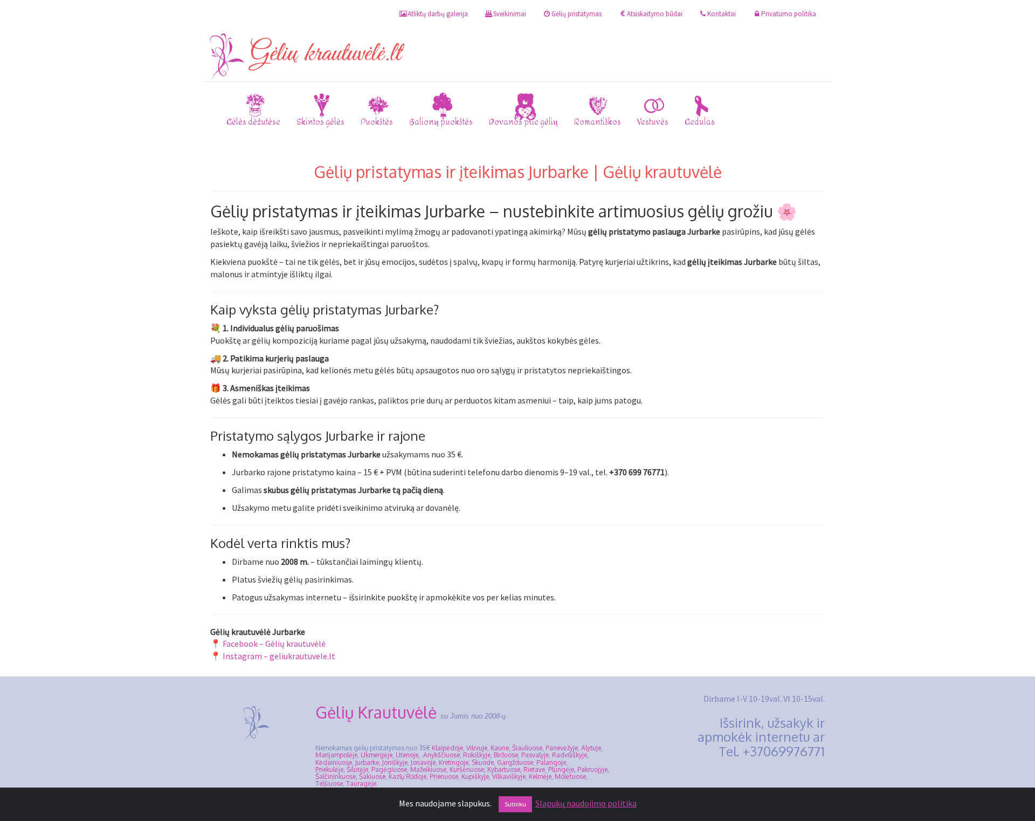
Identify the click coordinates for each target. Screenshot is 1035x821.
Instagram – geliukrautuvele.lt (279, 656)
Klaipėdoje (447, 748)
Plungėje (561, 769)
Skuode (483, 762)
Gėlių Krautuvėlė (376, 712)
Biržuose (506, 755)
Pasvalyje (535, 755)
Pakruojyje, (593, 769)
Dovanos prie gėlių (523, 122)
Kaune (500, 748)
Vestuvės (652, 122)
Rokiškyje (477, 755)
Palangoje (551, 762)
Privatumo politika (788, 13)
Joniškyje (395, 762)
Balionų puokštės (441, 122)
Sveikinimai (509, 13)
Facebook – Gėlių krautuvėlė (274, 643)
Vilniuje (476, 748)
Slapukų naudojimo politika (586, 803)
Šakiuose (372, 776)
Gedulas (700, 122)
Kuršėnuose (467, 769)
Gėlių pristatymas (576, 13)
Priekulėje (329, 769)
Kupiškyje (475, 776)
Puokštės (377, 122)
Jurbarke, (368, 762)
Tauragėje (361, 783)
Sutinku (515, 804)
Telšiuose (329, 783)
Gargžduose (515, 762)
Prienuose (444, 776)
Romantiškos (597, 122)
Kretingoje (453, 762)
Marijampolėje (336, 755)
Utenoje (407, 755)
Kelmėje (540, 776)
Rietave (534, 769)
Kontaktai (721, 13)
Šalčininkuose (335, 776)
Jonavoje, (424, 762)
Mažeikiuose (428, 769)
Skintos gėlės (320, 122)
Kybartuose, (504, 769)
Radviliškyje (569, 755)
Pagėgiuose (389, 769)
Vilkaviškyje (509, 776)
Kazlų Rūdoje (407, 776)
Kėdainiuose (333, 762)
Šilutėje (357, 769)
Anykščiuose (441, 755)
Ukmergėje (376, 755)
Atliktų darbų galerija (438, 13)
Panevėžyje (562, 748)
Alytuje (591, 748)
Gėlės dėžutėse (253, 122)
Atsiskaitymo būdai (654, 13)
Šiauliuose (527, 748)
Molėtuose (570, 776)
